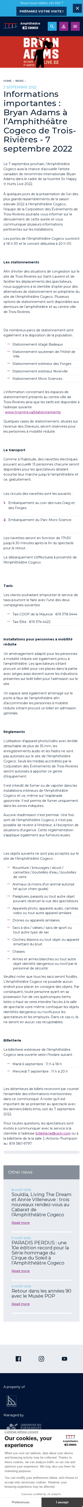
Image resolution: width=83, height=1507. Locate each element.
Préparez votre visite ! (41, 11)
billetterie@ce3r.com (53, 1133)
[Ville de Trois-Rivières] (11, 1401)
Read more (21, 1223)
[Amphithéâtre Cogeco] (21, 26)
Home (7, 80)
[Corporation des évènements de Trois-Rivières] (23, 1428)
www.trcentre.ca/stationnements (33, 412)
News (19, 80)
